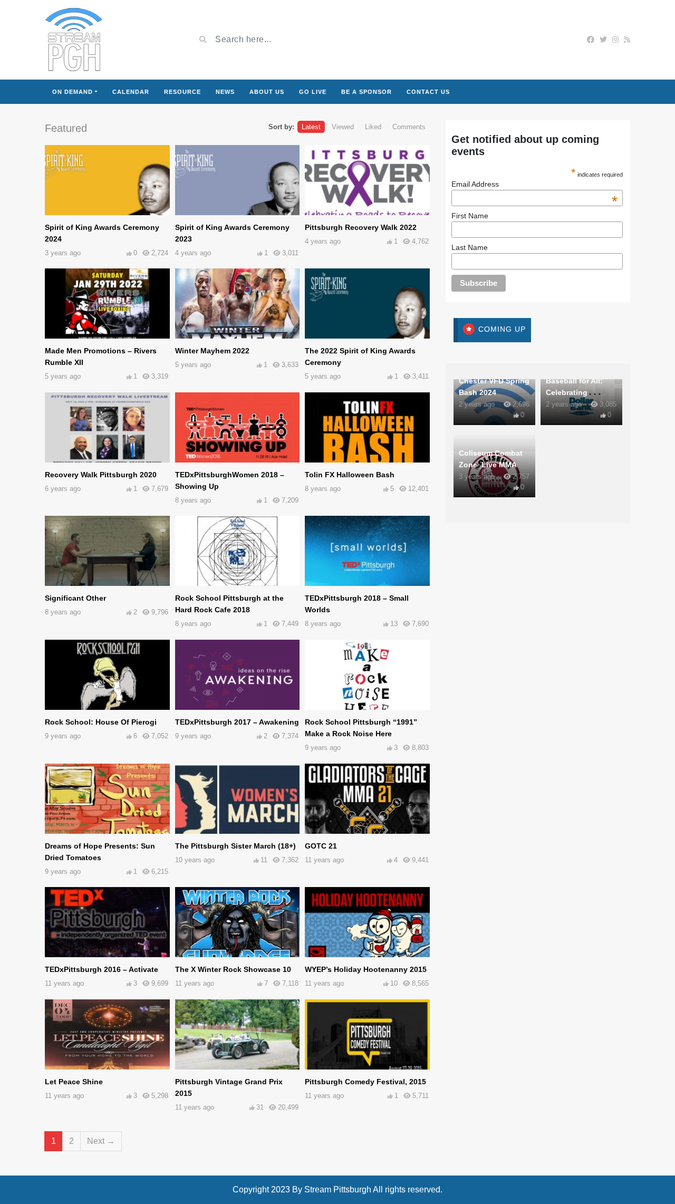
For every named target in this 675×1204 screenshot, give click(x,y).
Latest (311, 127)
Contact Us (428, 92)
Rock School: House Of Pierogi (101, 722)
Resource (182, 92)
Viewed (343, 127)
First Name (469, 215)
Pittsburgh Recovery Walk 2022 (361, 227)
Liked (373, 127)
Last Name (469, 247)
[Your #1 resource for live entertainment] (74, 39)
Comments (409, 127)
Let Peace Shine (74, 1081)
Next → (101, 1140)
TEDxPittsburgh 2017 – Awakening (237, 722)
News (225, 92)
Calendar (130, 92)
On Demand (72, 92)
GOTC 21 (321, 846)
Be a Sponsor (366, 92)
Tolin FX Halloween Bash (349, 474)
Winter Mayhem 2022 (212, 350)
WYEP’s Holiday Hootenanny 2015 (366, 969)
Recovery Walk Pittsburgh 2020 (101, 474)
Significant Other (75, 598)
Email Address (534, 184)
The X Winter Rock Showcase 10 (233, 969)
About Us (266, 92)
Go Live (312, 92)
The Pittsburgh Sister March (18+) (235, 846)
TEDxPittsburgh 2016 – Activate (101, 969)
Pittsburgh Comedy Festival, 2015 (365, 1081)
